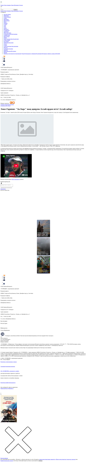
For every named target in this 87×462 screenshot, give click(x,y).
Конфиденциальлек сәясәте (7, 460)
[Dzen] (4, 65)
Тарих (12, 5)
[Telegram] (4, 59)
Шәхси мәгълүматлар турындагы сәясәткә (66, 459)
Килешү (40, 460)
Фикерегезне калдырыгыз (6, 187)
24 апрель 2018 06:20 (5, 105)
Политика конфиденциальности (8, 382)
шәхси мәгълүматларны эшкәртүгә (47, 459)
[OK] (4, 63)
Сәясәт (2, 5)
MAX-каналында (16, 179)
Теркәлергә (3, 189)
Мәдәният (16, 5)
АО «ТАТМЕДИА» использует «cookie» (10, 371)
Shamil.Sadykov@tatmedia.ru (7, 388)
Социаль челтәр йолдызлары (7, 104)
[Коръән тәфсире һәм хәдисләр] (4, 57)
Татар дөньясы (7, 5)
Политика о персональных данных (9, 361)
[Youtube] (4, 61)
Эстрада (21, 5)
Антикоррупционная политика (8, 366)
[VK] (4, 58)
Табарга (15, 9)
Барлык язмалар (4, 458)
